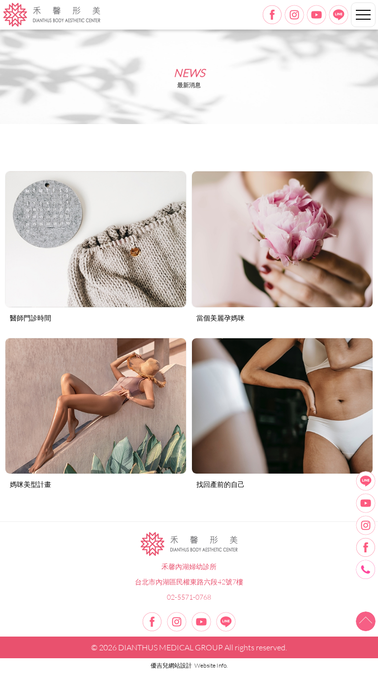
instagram (294, 15)
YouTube (366, 503)
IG (366, 525)
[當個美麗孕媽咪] (282, 239)
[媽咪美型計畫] (96, 406)
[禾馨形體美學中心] (189, 544)
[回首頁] (51, 15)
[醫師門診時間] (96, 239)
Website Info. (210, 665)
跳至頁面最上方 (366, 621)
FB (366, 547)
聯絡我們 (366, 569)
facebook (272, 15)
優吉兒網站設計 (171, 665)
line (338, 15)
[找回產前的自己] (282, 406)
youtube (316, 15)
